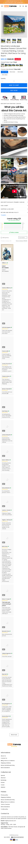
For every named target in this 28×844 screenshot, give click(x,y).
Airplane (3, 787)
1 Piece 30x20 (12, 72)
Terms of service (5, 804)
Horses (3, 782)
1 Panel (15, 62)
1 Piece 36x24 (20, 72)
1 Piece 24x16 (17, 69)
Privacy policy (4, 795)
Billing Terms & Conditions (8, 760)
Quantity (3, 78)
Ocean (2, 785)
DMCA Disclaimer (5, 767)
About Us (3, 756)
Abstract (3, 777)
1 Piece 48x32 (4, 74)
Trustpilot (3, 215)
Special (3, 775)
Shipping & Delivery (6, 763)
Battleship (3, 780)
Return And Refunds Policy (8, 765)
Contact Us (4, 758)
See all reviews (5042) (14, 220)
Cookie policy (4, 809)
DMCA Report (7, 837)
